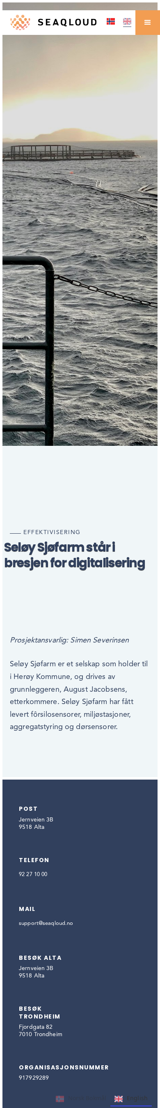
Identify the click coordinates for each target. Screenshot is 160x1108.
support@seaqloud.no (46, 923)
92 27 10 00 (33, 874)
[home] (51, 22)
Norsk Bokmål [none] (87, 1098)
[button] (147, 22)
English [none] (137, 1098)
